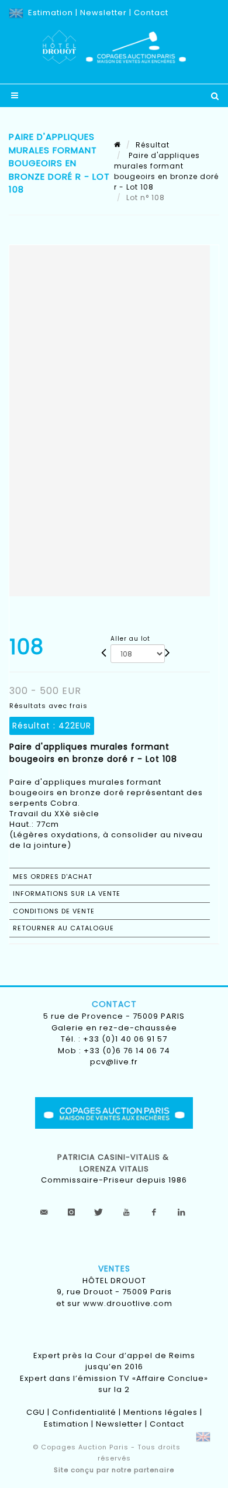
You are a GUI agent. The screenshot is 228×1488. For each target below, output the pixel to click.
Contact (151, 12)
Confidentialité (84, 1412)
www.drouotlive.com (127, 1303)
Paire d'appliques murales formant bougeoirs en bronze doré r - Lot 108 (166, 171)
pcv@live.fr (114, 1061)
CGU (35, 1412)
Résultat (153, 145)
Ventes (114, 1268)
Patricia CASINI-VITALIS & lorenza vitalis (114, 1163)
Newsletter (103, 12)
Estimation (50, 12)
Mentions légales (160, 1412)
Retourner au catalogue (63, 928)
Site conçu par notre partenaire (114, 1470)
